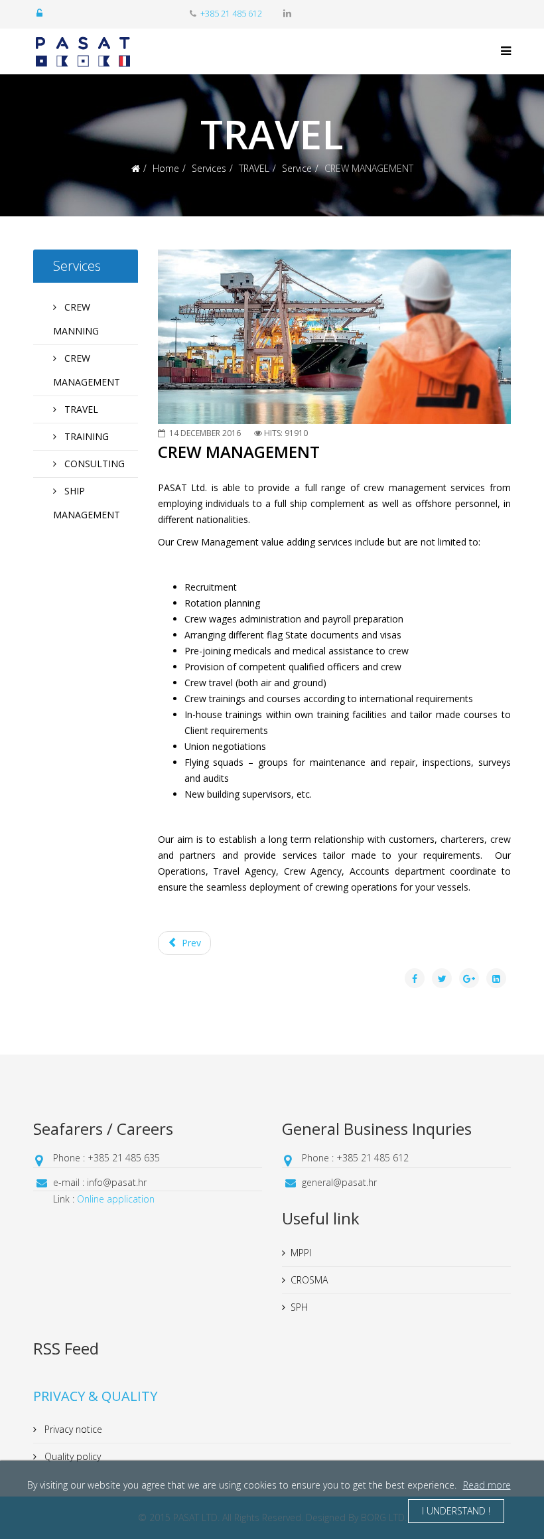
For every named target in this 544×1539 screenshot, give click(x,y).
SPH (299, 1307)
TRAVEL (254, 168)
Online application (116, 1199)
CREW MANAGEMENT (86, 370)
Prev (190, 942)
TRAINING (85, 436)
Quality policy (71, 1456)
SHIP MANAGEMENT (86, 502)
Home (166, 168)
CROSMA (309, 1280)
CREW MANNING (76, 319)
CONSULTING (93, 463)
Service (297, 168)
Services (209, 168)
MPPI (301, 1252)
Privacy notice (72, 1429)
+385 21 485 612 (231, 13)
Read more (487, 1485)
